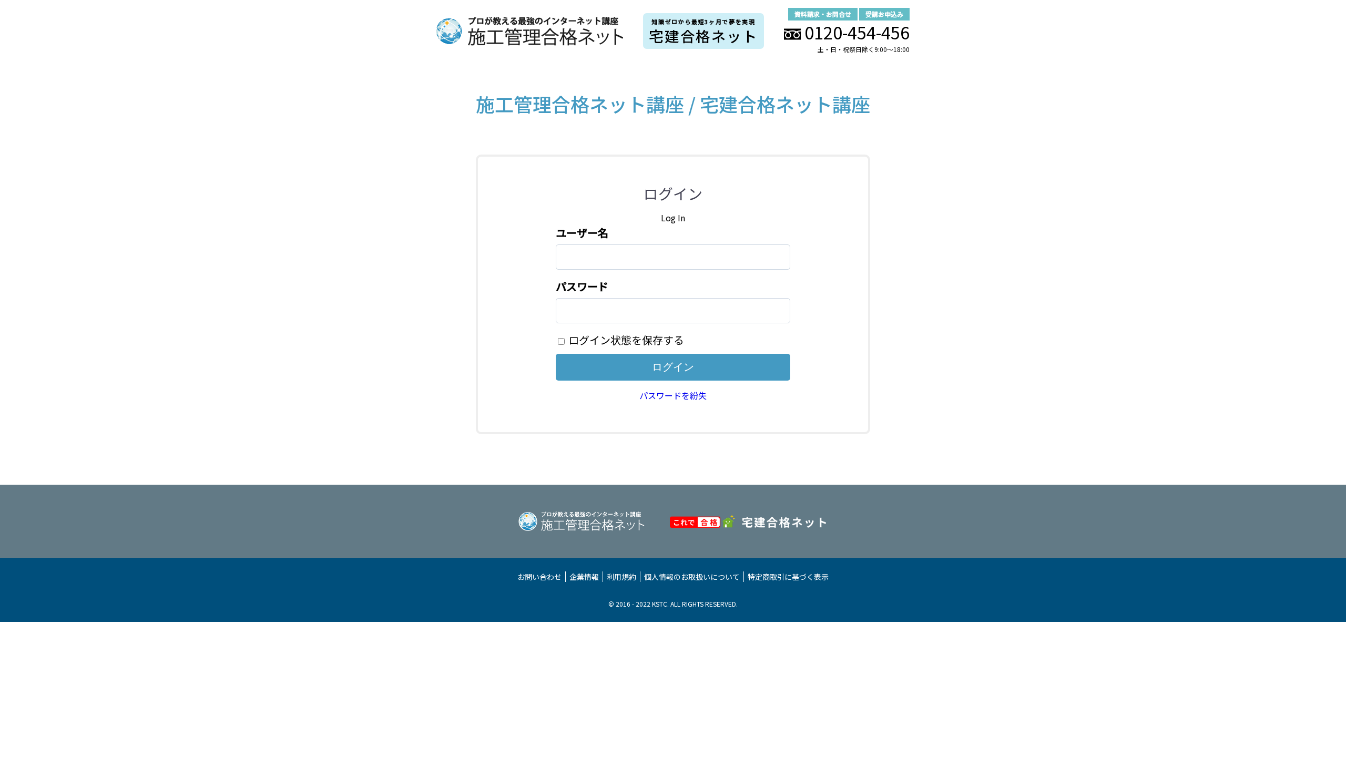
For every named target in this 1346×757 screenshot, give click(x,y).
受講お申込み (884, 13)
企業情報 (584, 576)
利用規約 (621, 576)
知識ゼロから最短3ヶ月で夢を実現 (703, 31)
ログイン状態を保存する (626, 339)
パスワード (582, 286)
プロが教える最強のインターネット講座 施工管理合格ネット (529, 31)
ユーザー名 (582, 232)
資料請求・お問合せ (822, 13)
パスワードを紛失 (673, 395)
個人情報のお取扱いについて (692, 576)
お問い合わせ (539, 576)
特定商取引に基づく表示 (788, 576)
